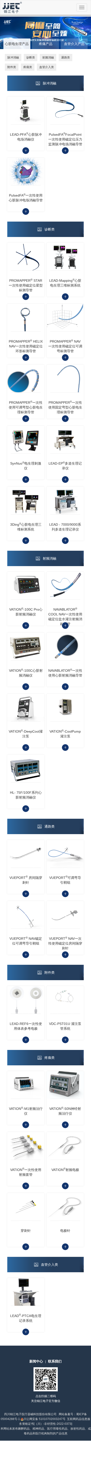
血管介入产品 (74, 44)
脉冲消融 (13, 57)
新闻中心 (36, 1361)
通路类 (65, 57)
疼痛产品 (45, 44)
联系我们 (55, 1361)
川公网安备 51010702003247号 (45, 1419)
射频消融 (48, 57)
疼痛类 (27, 67)
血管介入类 (46, 67)
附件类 (11, 67)
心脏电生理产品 (17, 44)
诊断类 (30, 57)
